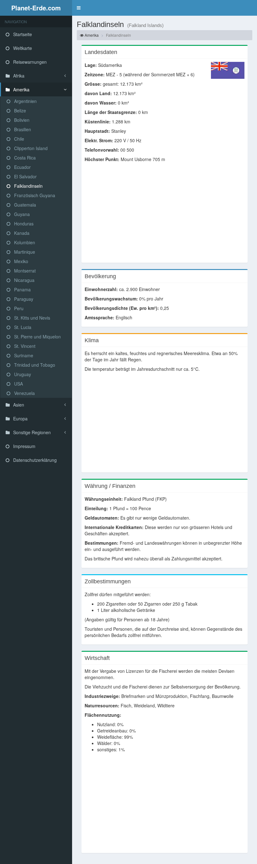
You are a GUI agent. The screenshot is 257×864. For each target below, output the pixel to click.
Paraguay (23, 299)
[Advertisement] (164, 216)
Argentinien (25, 101)
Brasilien (22, 129)
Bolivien (21, 120)
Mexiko (20, 261)
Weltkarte (22, 48)
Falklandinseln (28, 186)
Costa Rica (24, 157)
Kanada (21, 233)
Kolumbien (24, 242)
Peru (18, 308)
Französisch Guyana (34, 195)
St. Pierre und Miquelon (37, 336)
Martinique (24, 252)
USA (18, 384)
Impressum (23, 446)
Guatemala (24, 205)
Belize (19, 110)
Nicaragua (23, 280)
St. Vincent (24, 346)
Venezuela (24, 393)
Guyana (21, 214)
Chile (18, 139)
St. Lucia (22, 327)
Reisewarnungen (29, 62)
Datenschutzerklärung (34, 460)
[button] (78, 8)
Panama (22, 289)
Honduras (23, 223)
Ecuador (22, 167)
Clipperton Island (30, 148)
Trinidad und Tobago (34, 365)
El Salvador (25, 176)
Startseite (22, 34)
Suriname (23, 355)
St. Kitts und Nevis (31, 318)
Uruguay (22, 374)
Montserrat (24, 270)
